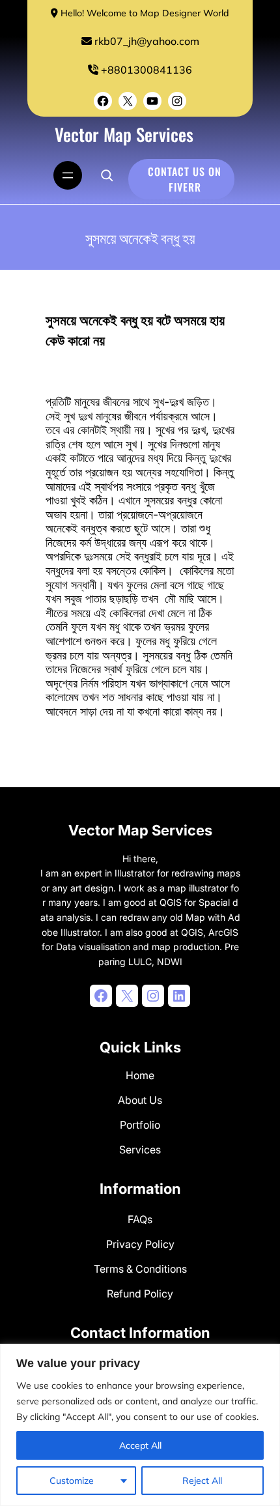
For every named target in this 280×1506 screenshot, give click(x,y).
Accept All (140, 1445)
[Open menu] (67, 175)
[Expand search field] (106, 175)
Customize (71, 1480)
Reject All (202, 1480)
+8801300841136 (145, 69)
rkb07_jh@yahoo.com (145, 41)
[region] (140, 1425)
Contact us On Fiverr (184, 179)
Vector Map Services (124, 134)
